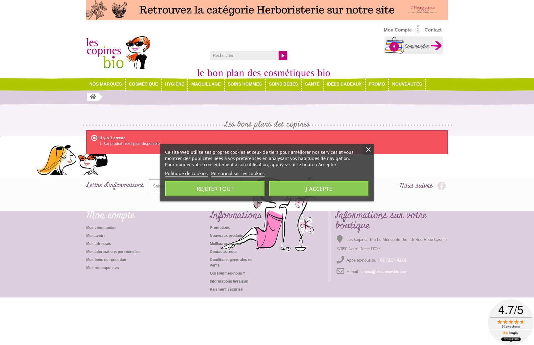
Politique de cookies (186, 173)
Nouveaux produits (226, 236)
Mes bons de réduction (106, 260)
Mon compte (110, 215)
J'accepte (319, 188)
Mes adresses (98, 244)
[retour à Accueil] (93, 97)
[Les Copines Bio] (143, 52)
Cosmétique (143, 84)
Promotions (220, 227)
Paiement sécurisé (226, 289)
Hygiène (174, 84)
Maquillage (206, 84)
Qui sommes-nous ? (227, 273)
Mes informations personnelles (113, 252)
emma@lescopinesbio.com (384, 272)
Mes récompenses (102, 268)
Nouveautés (407, 84)
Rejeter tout (215, 188)
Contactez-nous (224, 252)
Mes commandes (101, 227)
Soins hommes (245, 84)
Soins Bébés (283, 84)
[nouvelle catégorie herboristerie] (267, 10)
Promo (377, 84)
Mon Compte (398, 29)
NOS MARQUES (105, 84)
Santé (312, 84)
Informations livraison (229, 281)
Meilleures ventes (225, 244)
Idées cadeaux (344, 84)
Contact (433, 29)
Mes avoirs (96, 236)
